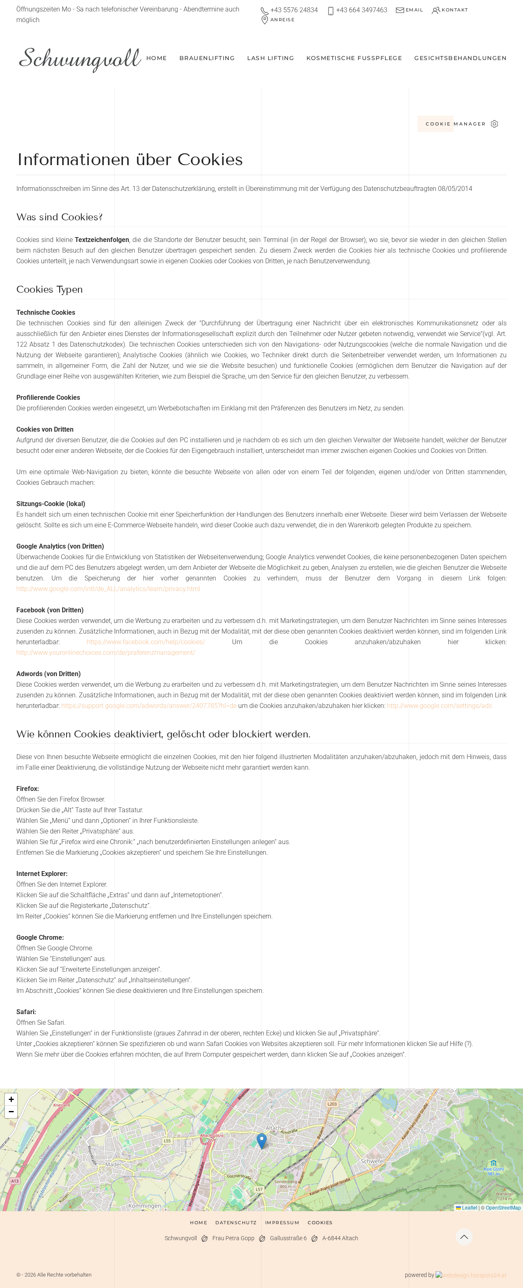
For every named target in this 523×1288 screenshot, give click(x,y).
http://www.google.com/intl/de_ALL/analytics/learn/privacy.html (108, 589)
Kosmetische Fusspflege (354, 58)
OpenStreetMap (503, 1207)
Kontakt (455, 10)
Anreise (282, 19)
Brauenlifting (207, 58)
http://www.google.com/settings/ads (439, 706)
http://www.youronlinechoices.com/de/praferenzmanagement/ (105, 652)
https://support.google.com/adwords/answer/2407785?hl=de (149, 706)
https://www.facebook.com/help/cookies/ (146, 642)
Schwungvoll (77, 58)
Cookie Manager (456, 124)
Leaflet (469, 1207)
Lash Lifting (270, 58)
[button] (262, 1141)
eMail (414, 10)
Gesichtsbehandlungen (460, 58)
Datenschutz (236, 1222)
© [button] (18, 1275)
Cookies (320, 1222)
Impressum (282, 1222)
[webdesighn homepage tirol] (471, 1275)
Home (156, 58)
